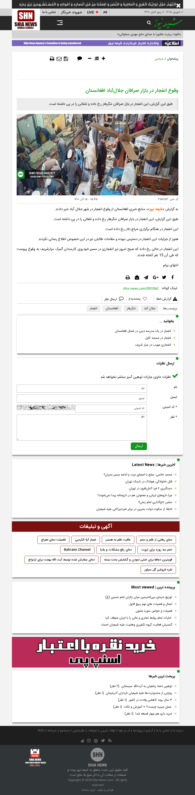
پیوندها (137, 730)
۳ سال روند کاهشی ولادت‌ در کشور (145, 700)
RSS (41, 730)
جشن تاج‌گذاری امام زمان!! (154, 502)
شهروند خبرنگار (71, 12)
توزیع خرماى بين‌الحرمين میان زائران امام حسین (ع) (138, 597)
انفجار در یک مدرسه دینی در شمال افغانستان (143, 331)
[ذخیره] (66, 59)
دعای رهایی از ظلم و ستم (156, 539)
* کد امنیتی (169, 407)
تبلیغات (92, 730)
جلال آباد (149, 308)
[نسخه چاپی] (52, 59)
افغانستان (112, 308)
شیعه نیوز (155, 209)
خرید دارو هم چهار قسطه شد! (148, 713)
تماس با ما (49, 12)
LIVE (90, 12)
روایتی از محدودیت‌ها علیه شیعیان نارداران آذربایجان (133, 693)
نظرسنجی (79, 730)
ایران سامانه (88, 790)
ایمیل (173, 397)
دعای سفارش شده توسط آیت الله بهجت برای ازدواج (61, 559)
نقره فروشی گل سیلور (158, 569)
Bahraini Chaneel (77, 549)
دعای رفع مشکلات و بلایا (116, 549)
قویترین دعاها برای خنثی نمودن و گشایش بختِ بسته (138, 559)
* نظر (173, 417)
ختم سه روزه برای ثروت (156, 549)
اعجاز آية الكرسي (85, 539)
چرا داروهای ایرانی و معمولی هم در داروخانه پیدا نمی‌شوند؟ (135, 495)
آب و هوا (124, 730)
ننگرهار (131, 308)
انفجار (93, 308)
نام (175, 387)
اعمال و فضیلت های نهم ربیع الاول (150, 604)
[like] (140, 299)
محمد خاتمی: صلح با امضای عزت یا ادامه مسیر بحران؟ (138, 474)
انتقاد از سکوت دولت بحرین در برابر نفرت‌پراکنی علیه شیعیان (134, 509)
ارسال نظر (111, 299)
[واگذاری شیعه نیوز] (97, 42)
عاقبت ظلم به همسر (118, 539)
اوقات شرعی (107, 730)
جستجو (64, 730)
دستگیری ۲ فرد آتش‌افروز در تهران (150, 488)
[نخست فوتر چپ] (35, 757)
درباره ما (178, 730)
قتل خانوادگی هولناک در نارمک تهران (148, 481)
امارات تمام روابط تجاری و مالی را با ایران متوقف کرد (138, 618)
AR (105, 12)
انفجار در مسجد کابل (158, 338)
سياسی (159, 58)
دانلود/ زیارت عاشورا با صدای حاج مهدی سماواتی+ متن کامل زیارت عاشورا (134, 34)
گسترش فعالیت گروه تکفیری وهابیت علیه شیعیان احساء (136, 624)
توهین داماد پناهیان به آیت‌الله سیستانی (141, 686)
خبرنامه (52, 730)
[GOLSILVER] (96, 652)
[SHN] (26, 19)
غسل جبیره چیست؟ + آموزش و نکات (142, 707)
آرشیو (149, 730)
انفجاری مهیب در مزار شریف (153, 345)
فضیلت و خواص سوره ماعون (154, 611)
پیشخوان (172, 58)
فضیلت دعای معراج (53, 539)
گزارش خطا (163, 299)
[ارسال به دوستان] (59, 59)
